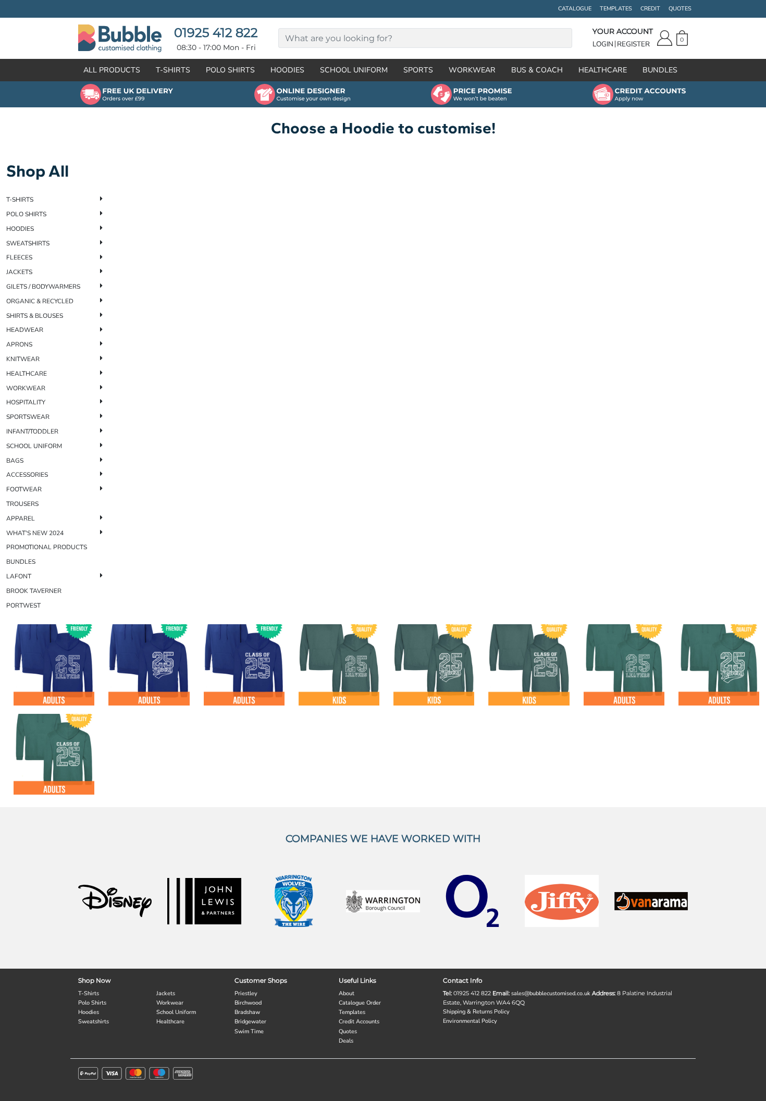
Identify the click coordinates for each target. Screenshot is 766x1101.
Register (633, 44)
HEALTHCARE (602, 70)
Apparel (20, 518)
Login (602, 44)
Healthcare (26, 373)
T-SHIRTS (173, 70)
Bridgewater (250, 1021)
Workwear (25, 388)
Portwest (23, 605)
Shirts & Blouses (34, 316)
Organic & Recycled (39, 301)
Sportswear (28, 417)
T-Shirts (19, 199)
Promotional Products (46, 547)
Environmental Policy (470, 1021)
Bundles (20, 562)
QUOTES (680, 9)
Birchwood (248, 1003)
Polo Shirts (26, 214)
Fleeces (19, 257)
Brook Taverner (33, 591)
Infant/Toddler (32, 431)
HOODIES (287, 70)
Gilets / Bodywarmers (43, 286)
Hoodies (20, 229)
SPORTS (418, 70)
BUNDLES (660, 70)
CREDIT (650, 9)
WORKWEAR (472, 70)
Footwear (24, 489)
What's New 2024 (35, 533)
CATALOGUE (574, 9)
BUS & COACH (537, 70)
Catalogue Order (360, 1003)
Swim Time (249, 1031)
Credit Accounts (359, 1021)
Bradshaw (247, 1012)
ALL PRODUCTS (111, 70)
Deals (346, 1041)
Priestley (245, 993)
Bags (14, 460)
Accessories (27, 475)
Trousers (22, 504)
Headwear (24, 330)
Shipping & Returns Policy (476, 1012)
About (346, 993)
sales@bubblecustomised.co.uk (550, 993)
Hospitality (25, 402)
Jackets (19, 272)
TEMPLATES (616, 9)
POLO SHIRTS (230, 70)
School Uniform (34, 446)
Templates (352, 1012)
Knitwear (23, 359)
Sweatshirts (28, 243)
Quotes (348, 1031)
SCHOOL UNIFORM (354, 70)
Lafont (18, 576)
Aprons (19, 344)
